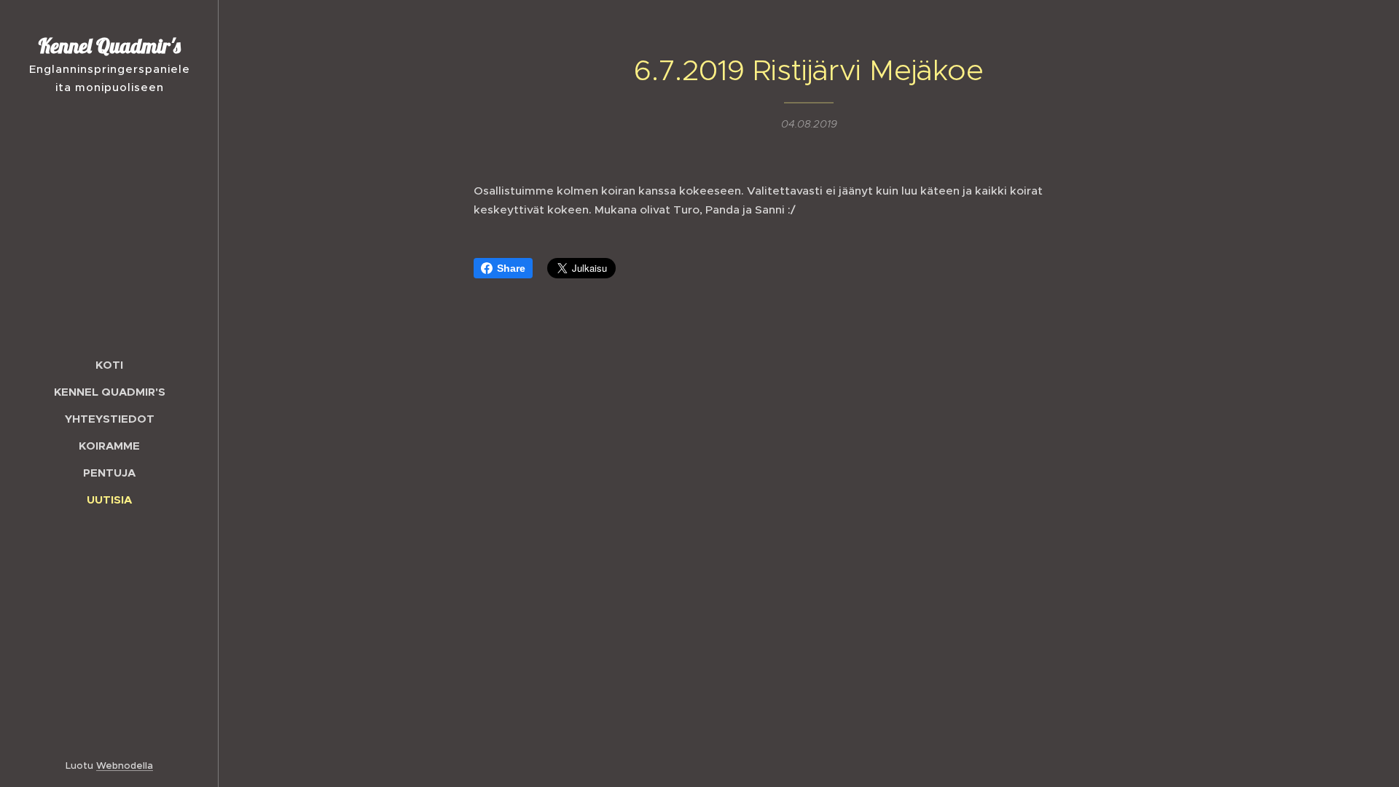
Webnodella (124, 765)
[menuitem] (109, 364)
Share (511, 268)
